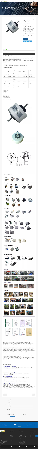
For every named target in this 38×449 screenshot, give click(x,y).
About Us (11, 435)
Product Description (7, 53)
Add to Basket (28, 41)
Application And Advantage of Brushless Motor (23, 438)
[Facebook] (31, 438)
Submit (13, 416)
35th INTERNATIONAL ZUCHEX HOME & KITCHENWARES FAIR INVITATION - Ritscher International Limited (22, 435)
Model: (5, 51)
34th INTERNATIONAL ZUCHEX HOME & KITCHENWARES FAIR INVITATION (22, 443)
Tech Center (12, 437)
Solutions (11, 436)
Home (11, 432)
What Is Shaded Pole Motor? (23, 440)
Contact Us (11, 440)
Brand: (19, 51)
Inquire (25, 39)
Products (11, 434)
